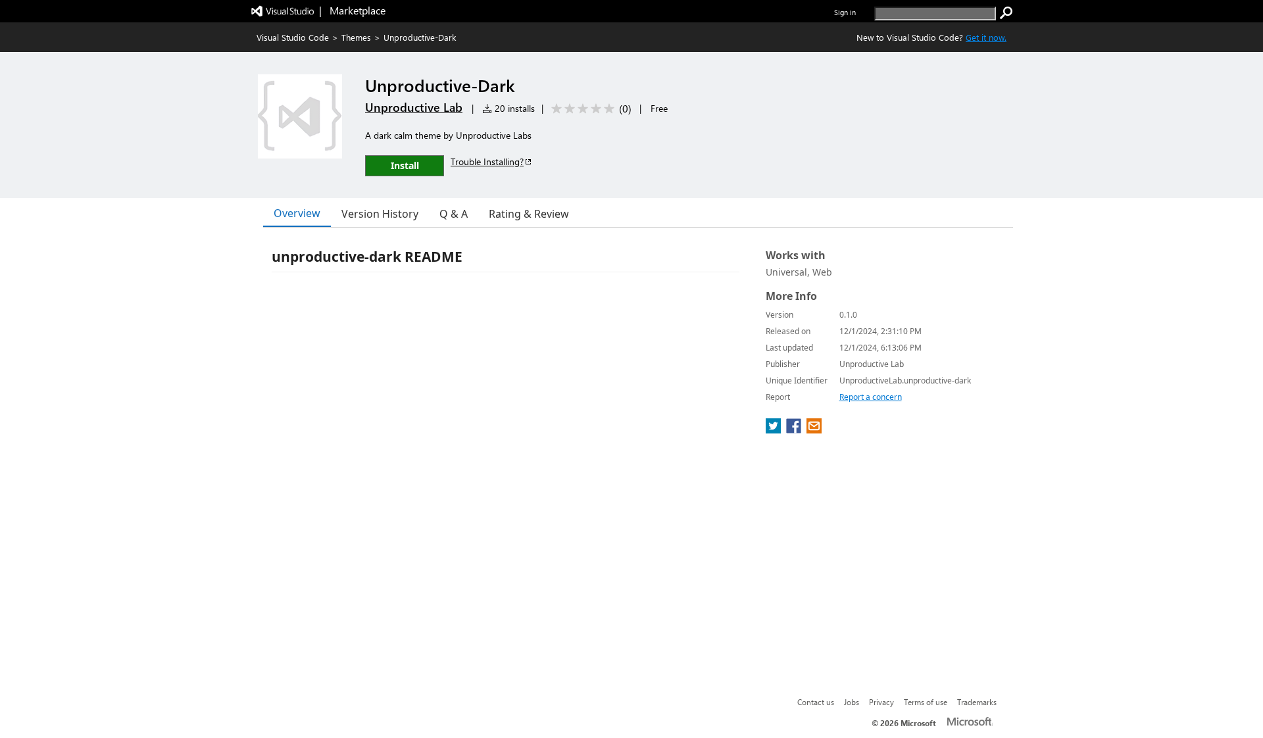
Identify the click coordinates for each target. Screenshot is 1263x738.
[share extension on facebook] (795, 429)
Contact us (815, 702)
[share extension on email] (814, 429)
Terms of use (925, 702)
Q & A (453, 214)
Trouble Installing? (487, 161)
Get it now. (986, 37)
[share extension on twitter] (774, 429)
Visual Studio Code (293, 37)
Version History (379, 214)
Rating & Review (529, 214)
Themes (356, 37)
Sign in (845, 12)
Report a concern (870, 397)
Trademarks (977, 702)
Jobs (851, 702)
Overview (297, 213)
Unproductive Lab (413, 107)
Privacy (881, 702)
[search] (1006, 13)
